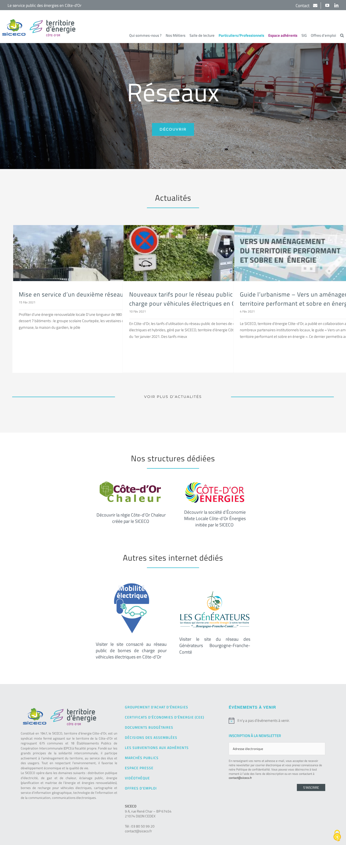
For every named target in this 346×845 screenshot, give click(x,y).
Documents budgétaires (149, 727)
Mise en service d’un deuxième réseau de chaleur (86, 294)
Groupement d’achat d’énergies (156, 707)
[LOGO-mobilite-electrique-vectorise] (131, 583)
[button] (341, 35)
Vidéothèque (137, 778)
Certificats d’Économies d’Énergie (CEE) (164, 717)
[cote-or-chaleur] (131, 483)
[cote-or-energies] (214, 483)
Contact (303, 5)
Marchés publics (142, 757)
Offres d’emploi (141, 788)
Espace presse (139, 767)
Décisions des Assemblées (151, 737)
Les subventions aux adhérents (157, 747)
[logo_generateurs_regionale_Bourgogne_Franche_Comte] (214, 591)
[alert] (277, 720)
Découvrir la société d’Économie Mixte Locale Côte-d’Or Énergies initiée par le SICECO (215, 518)
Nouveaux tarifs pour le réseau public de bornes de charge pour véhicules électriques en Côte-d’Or (199, 299)
